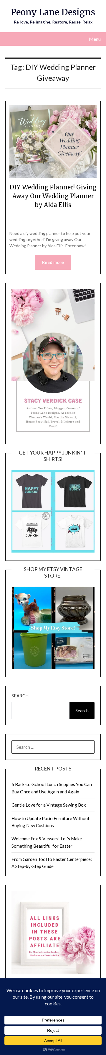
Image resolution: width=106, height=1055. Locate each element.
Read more (53, 262)
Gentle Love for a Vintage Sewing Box (48, 804)
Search (20, 695)
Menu (95, 39)
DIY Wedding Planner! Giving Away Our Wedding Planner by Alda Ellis (53, 196)
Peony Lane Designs (53, 12)
